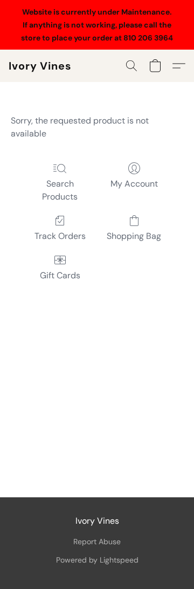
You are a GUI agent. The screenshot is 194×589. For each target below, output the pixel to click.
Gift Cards (60, 275)
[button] (40, 66)
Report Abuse (97, 541)
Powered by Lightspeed (97, 560)
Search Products (60, 190)
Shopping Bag (134, 236)
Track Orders (60, 236)
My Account (134, 183)
